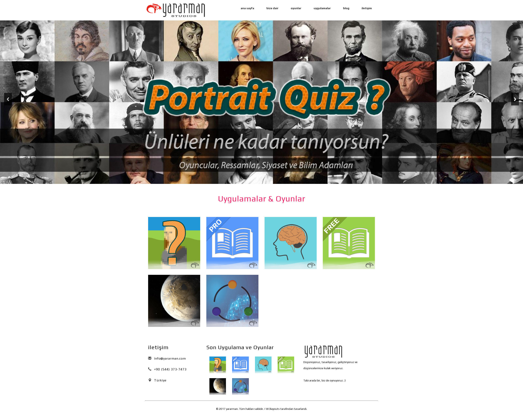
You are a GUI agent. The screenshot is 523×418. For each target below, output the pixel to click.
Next (515, 99)
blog (346, 8)
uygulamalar (322, 8)
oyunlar (296, 8)
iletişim (367, 8)
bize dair (272, 8)
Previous (8, 99)
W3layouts (273, 408)
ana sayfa (247, 8)
